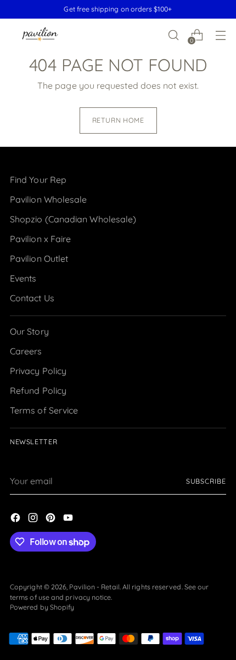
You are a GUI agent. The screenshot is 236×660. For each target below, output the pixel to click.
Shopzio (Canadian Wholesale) (73, 219)
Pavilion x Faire (40, 238)
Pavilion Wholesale (48, 199)
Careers (26, 351)
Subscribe (206, 481)
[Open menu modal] (220, 35)
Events (23, 278)
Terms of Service (44, 410)
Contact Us (32, 297)
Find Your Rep (38, 179)
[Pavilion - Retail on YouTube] (69, 519)
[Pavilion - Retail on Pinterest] (51, 519)
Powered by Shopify (42, 607)
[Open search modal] (173, 35)
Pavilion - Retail (94, 587)
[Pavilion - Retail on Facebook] (16, 519)
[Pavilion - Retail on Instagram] (34, 519)
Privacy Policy (38, 370)
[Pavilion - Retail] (40, 35)
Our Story (29, 331)
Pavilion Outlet (39, 258)
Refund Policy (38, 390)
